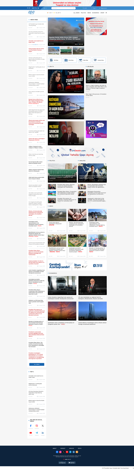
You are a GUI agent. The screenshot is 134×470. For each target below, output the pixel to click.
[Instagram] (29, 8)
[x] (63, 452)
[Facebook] (27, 8)
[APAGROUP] (67, 459)
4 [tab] (79, 44)
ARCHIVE (71, 448)
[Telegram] (34, 8)
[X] (31, 8)
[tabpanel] (66, 32)
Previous (50, 32)
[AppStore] (72, 462)
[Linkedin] (36, 8)
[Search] (73, 8)
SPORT (102, 12)
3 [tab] (78, 44)
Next (82, 32)
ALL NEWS (76, 12)
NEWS (89, 12)
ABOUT (54, 448)
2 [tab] (76, 44)
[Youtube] (33, 8)
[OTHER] (105, 12)
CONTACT (62, 448)
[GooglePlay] (62, 462)
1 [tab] (75, 44)
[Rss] (38, 8)
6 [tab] (82, 44)
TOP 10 (79, 448)
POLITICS (83, 12)
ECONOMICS (95, 12)
